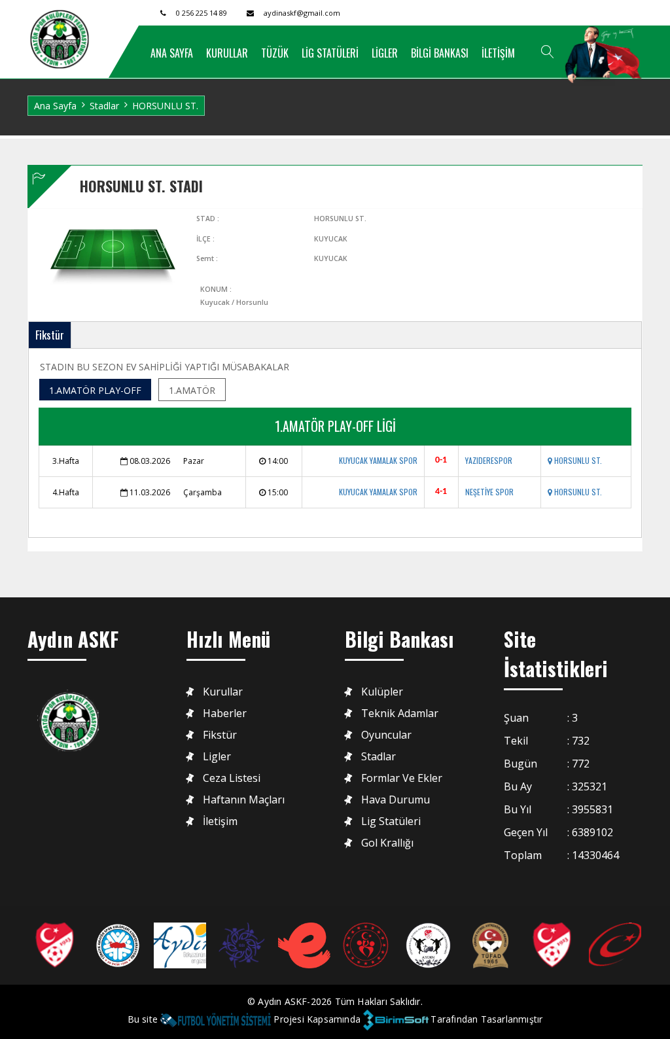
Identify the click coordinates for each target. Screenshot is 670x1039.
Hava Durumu (395, 800)
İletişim (220, 821)
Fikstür (49, 334)
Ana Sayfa (55, 105)
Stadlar (104, 105)
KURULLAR (227, 53)
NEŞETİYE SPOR (489, 491)
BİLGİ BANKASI (439, 53)
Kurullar (223, 692)
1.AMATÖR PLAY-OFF (95, 390)
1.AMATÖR (192, 390)
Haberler (225, 713)
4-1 (441, 492)
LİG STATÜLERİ (330, 53)
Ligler (217, 757)
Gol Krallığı (387, 843)
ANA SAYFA (171, 53)
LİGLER (385, 53)
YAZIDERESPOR (488, 460)
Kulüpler (382, 692)
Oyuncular (386, 735)
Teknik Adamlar (399, 713)
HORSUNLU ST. (577, 460)
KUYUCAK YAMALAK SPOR (378, 460)
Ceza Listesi (231, 778)
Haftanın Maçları (244, 800)
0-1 (441, 460)
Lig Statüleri (391, 821)
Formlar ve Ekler (401, 778)
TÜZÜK (275, 53)
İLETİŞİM (498, 53)
